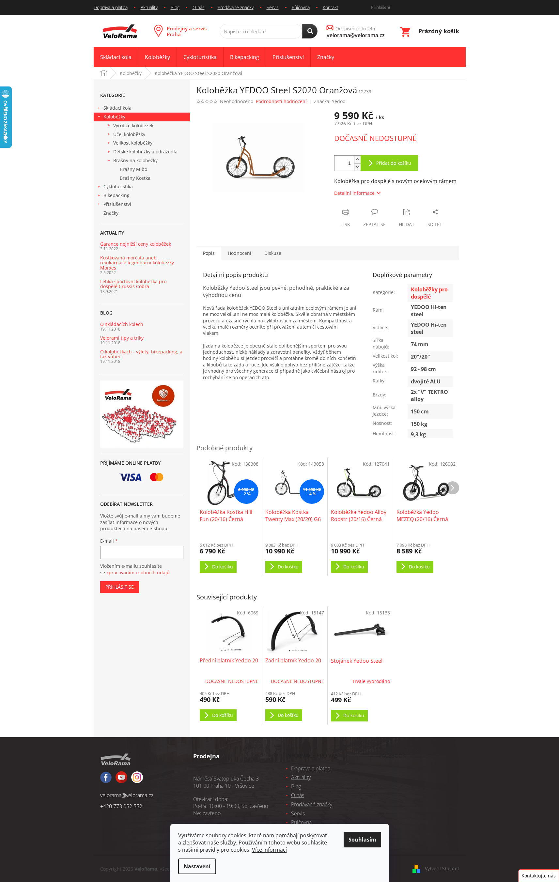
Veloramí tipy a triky (122, 337)
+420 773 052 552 (121, 806)
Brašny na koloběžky (135, 160)
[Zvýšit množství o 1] (357, 159)
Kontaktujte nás (538, 876)
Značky (110, 213)
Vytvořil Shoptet (442, 868)
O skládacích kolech (121, 324)
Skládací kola (117, 108)
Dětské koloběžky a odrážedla (145, 151)
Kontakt (330, 7)
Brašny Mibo (133, 169)
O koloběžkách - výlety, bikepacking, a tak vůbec (141, 354)
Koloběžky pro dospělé (429, 293)
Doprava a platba (111, 7)
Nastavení (197, 866)
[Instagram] (121, 780)
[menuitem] (116, 57)
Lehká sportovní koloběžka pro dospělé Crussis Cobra (133, 284)
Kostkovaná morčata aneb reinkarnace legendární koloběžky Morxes (137, 262)
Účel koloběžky (129, 134)
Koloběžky (114, 117)
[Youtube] (137, 780)
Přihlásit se (119, 587)
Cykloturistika (118, 186)
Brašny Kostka (135, 178)
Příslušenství (117, 204)
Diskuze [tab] (272, 253)
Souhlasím (362, 839)
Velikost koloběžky (132, 143)
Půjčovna (301, 7)
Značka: (329, 101)
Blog (175, 7)
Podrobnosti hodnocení (281, 101)
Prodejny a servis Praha (187, 31)
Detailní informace (354, 193)
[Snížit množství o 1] (357, 167)
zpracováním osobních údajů (138, 572)
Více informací (269, 849)
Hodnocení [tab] (239, 253)
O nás (199, 7)
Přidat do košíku (393, 163)
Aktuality (149, 7)
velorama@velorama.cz (126, 795)
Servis (273, 7)
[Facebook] (106, 780)
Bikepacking (116, 195)
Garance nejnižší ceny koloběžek (135, 243)
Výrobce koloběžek (133, 125)
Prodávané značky (236, 7)
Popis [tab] (209, 253)
